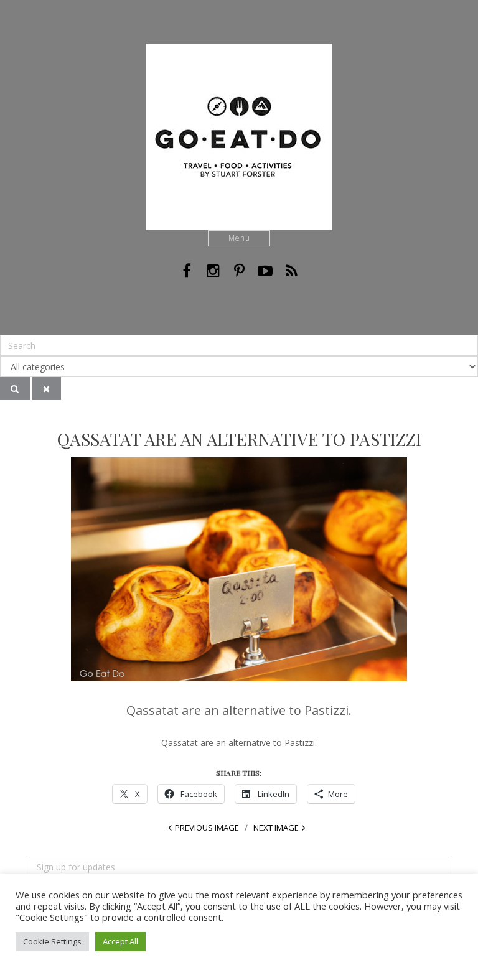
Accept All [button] (120, 941)
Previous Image (207, 827)
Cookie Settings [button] (52, 941)
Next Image (276, 827)
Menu (239, 238)
